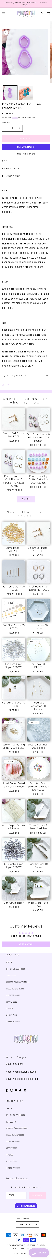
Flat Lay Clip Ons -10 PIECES (13, 704)
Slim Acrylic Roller (14, 902)
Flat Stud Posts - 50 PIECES (14, 627)
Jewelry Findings (13, 995)
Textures (9, 1008)
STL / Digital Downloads (15, 969)
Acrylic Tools (11, 1002)
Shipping (15, 117)
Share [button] (8, 385)
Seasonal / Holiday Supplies (17, 982)
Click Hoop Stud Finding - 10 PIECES (38, 588)
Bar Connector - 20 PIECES (14, 588)
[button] (3, 13)
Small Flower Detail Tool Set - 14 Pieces (13, 785)
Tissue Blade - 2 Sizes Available (38, 827)
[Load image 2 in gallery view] (26, 93)
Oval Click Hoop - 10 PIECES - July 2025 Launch (38, 437)
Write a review (26, 944)
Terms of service (20, 1253)
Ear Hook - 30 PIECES (38, 666)
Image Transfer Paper (15, 989)
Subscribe (37, 1195)
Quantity (6, 122)
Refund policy (24, 1249)
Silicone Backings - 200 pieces (38, 746)
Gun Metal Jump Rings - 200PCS (13, 865)
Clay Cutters (11, 975)
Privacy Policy (14, 1100)
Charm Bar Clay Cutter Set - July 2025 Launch (38, 479)
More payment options (26, 154)
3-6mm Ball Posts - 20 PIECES (13, 435)
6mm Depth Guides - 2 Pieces (13, 827)
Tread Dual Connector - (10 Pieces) (38, 705)
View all (26, 499)
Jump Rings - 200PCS (13, 549)
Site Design (31, 1245)
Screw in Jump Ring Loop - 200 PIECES (13, 746)
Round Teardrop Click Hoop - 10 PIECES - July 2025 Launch (13, 481)
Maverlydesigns (19, 1245)
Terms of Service (17, 1178)
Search (9, 962)
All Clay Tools (11, 1015)
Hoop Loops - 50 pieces (38, 627)
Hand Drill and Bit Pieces (38, 865)
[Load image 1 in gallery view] (10, 93)
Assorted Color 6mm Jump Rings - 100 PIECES (38, 786)
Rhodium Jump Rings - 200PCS (13, 666)
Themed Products (13, 1022)
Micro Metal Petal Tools (38, 904)
